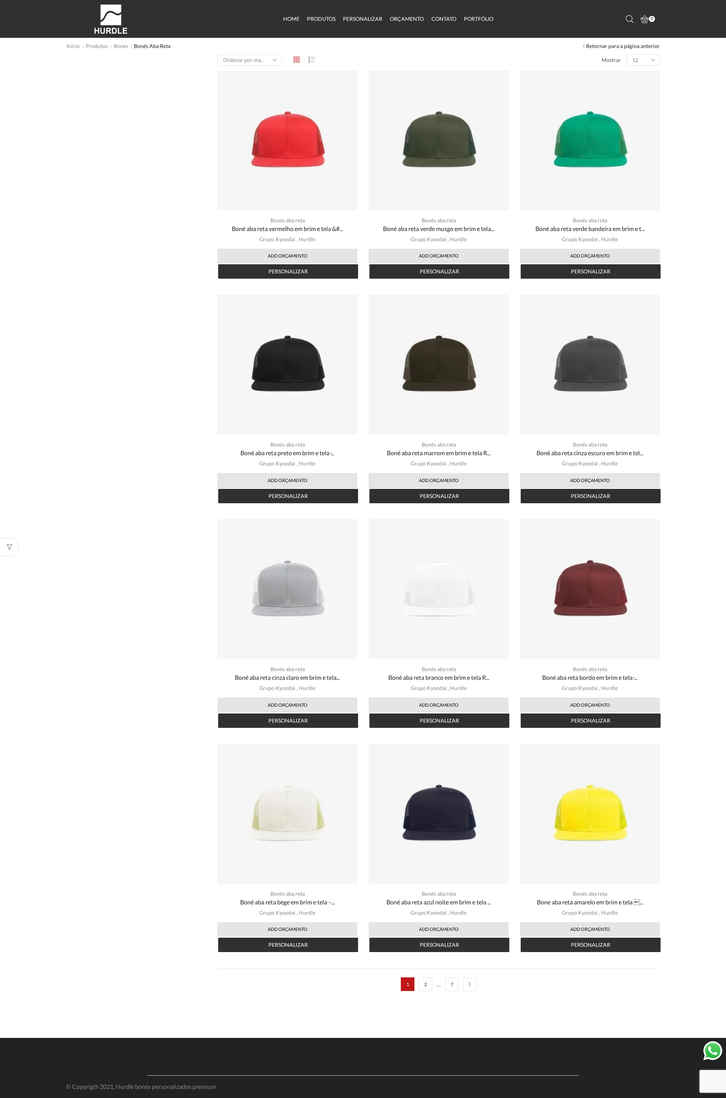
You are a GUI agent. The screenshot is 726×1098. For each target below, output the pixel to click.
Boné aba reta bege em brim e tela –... (287, 902)
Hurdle (307, 239)
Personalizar (362, 19)
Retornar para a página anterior (623, 46)
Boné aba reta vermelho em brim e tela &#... (287, 228)
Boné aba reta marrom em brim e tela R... (438, 452)
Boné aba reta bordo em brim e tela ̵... (590, 677)
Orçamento (407, 19)
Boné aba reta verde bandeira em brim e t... (590, 228)
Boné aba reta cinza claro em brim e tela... (287, 677)
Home (291, 19)
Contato (443, 19)
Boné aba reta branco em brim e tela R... (438, 677)
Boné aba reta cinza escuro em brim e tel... (590, 452)
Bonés (121, 46)
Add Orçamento (287, 256)
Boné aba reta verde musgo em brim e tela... (438, 228)
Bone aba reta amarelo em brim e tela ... (590, 902)
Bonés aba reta (287, 220)
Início (73, 46)
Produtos (321, 19)
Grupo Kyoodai (277, 239)
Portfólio (478, 19)
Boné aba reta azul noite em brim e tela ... (438, 902)
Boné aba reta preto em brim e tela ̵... (287, 452)
